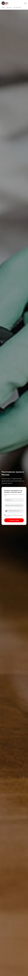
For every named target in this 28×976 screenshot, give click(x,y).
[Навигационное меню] (25, 3)
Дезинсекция (9, 7)
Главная (3, 7)
